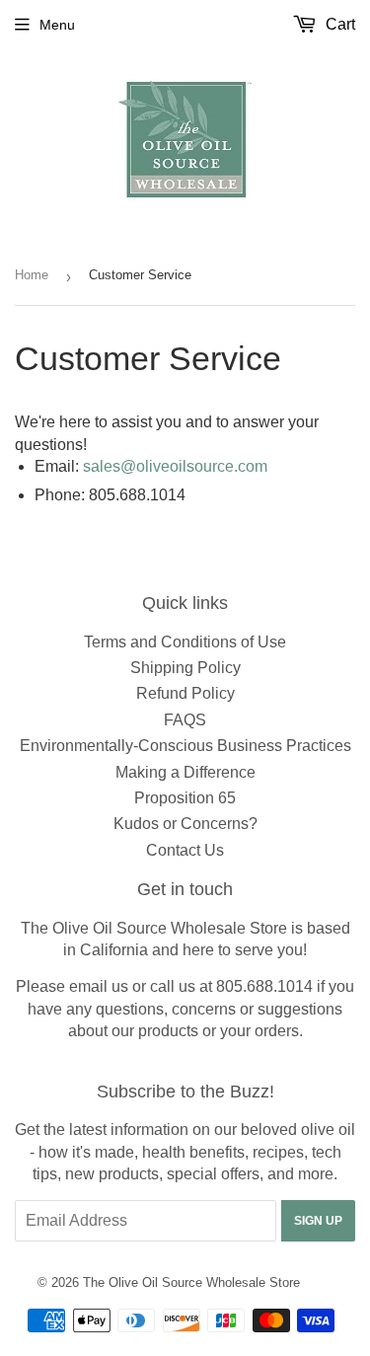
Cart (338, 24)
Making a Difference (185, 772)
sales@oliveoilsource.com (175, 466)
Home (31, 274)
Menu (57, 25)
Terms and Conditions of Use (185, 642)
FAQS (185, 720)
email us (98, 986)
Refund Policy (185, 693)
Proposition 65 (185, 798)
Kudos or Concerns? (185, 823)
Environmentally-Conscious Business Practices (185, 745)
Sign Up (318, 1221)
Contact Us (185, 850)
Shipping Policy (185, 667)
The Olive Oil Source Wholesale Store (191, 1282)
